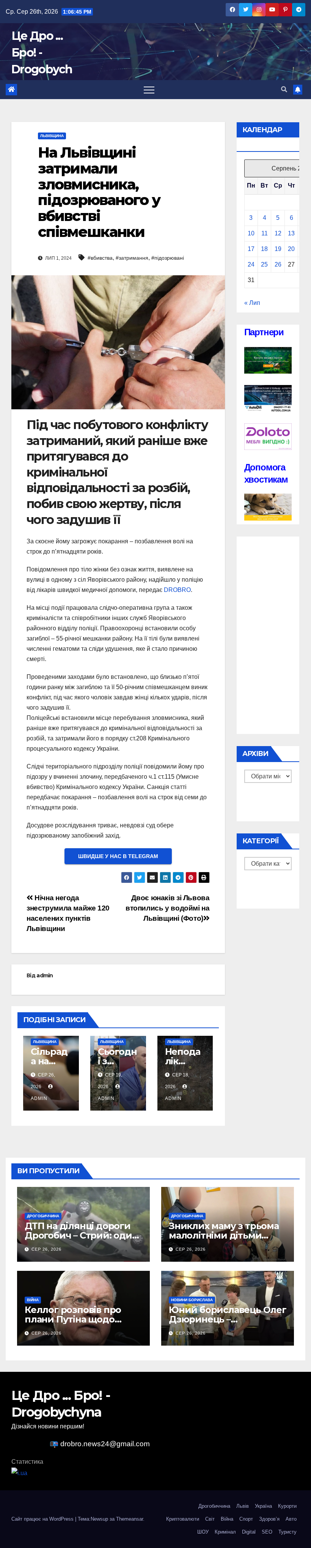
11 (264, 233)
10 (251, 233)
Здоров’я (269, 1519)
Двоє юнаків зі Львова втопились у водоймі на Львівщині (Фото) (168, 908)
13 (291, 233)
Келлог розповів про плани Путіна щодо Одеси (73, 1319)
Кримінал (225, 1532)
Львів (242, 1506)
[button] (284, 89)
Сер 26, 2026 (46, 1249)
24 (251, 264)
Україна (263, 1506)
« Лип (252, 303)
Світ (210, 1519)
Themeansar (129, 1519)
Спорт (246, 1519)
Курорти (287, 1506)
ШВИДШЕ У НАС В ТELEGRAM (118, 856)
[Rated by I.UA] (19, 1473)
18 (264, 249)
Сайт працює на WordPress (43, 1519)
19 (278, 249)
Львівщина (52, 136)
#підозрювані (167, 258)
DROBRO (177, 590)
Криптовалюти (182, 1519)
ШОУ (203, 1532)
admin (44, 975)
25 (264, 264)
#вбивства (100, 258)
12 (278, 233)
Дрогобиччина (43, 1216)
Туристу (287, 1532)
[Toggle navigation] (149, 89)
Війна (33, 1300)
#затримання (132, 258)
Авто (291, 1519)
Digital (249, 1532)
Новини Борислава (192, 1300)
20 (291, 249)
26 (278, 264)
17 (251, 249)
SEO (267, 1532)
